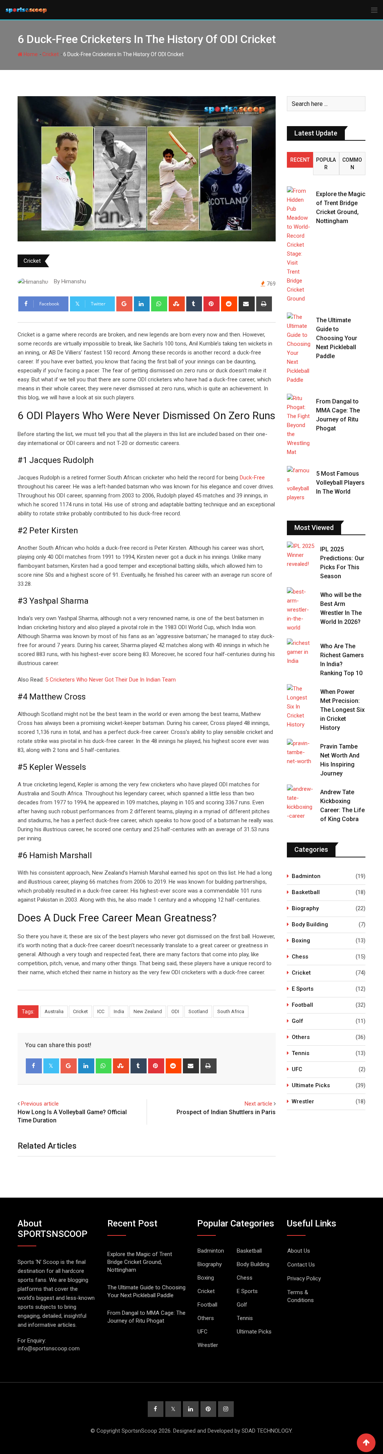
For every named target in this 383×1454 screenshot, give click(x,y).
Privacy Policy (304, 1278)
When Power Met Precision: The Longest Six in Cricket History (342, 709)
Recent (300, 160)
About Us (298, 1250)
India (119, 1011)
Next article (258, 1103)
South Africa (230, 1011)
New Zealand (148, 1011)
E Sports (302, 988)
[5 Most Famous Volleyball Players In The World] (298, 484)
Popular (326, 163)
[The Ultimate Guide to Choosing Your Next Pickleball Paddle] (298, 348)
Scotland (198, 1011)
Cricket (50, 54)
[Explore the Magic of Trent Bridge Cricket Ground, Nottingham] (298, 244)
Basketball (306, 892)
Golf (297, 1021)
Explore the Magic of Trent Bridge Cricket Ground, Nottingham (139, 1262)
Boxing (301, 940)
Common (352, 163)
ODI (175, 1011)
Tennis (300, 1053)
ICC (100, 1011)
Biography (305, 908)
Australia (54, 1011)
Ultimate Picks (311, 1085)
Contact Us (301, 1264)
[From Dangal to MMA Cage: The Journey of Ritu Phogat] (298, 425)
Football (302, 1005)
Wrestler (303, 1101)
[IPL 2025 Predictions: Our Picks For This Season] (301, 555)
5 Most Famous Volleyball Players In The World (340, 482)
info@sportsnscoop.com (49, 1348)
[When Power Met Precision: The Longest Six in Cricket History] (301, 706)
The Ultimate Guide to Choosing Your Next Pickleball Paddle (336, 338)
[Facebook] (34, 1065)
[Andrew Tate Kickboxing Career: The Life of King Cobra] (301, 802)
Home (30, 54)
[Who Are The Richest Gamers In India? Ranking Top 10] (301, 651)
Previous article (40, 1103)
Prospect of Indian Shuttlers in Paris (226, 1112)
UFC (297, 1069)
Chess (300, 956)
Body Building (310, 924)
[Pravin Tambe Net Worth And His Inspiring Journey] (301, 752)
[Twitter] (51, 1065)
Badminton (306, 876)
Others (301, 1037)
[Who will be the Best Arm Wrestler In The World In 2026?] (301, 609)
